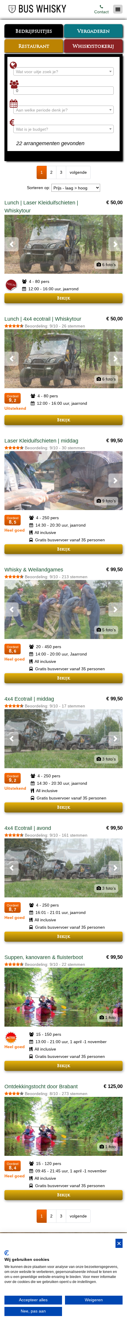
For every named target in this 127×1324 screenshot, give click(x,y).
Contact (101, 11)
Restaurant (33, 46)
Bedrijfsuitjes (33, 31)
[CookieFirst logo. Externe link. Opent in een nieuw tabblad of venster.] (6, 1253)
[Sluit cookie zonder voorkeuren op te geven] (119, 1243)
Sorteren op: (38, 187)
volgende (78, 172)
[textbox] (63, 72)
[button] (11, 244)
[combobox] (63, 71)
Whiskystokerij (93, 46)
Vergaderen (93, 31)
